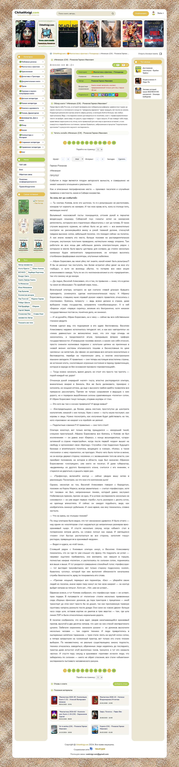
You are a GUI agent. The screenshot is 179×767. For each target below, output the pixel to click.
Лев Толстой (23, 299)
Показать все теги (25, 323)
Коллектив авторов (26, 295)
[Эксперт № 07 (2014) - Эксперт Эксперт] (38, 245)
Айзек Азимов (38, 268)
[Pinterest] (116, 94)
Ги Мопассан (23, 284)
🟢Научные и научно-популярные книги (28, 92)
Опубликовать (140, 13)
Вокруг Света (23, 276)
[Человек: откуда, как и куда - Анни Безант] (23, 226)
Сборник (35, 306)
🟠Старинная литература (29, 142)
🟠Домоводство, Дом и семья (28, 119)
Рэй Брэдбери (23, 306)
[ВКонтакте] (92, 94)
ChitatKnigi (27, 13)
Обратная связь (25, 174)
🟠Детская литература (28, 98)
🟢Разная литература (28, 103)
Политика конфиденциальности (28, 180)
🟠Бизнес (23, 130)
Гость (160, 13)
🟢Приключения (26, 71)
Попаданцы (94, 53)
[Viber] (103, 94)
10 (104, 143)
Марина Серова (37, 299)
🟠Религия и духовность (29, 108)
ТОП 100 (22, 165)
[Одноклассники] (96, 94)
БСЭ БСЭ (21, 272)
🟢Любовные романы (28, 62)
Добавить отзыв (121, 684)
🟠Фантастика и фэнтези (29, 67)
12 (114, 143)
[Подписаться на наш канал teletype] (99, 749)
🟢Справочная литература (30, 147)
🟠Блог (22, 152)
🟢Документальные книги (29, 81)
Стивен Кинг (38, 314)
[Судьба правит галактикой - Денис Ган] (38, 226)
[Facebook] (106, 94)
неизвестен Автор (25, 318)
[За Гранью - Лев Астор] (38, 207)
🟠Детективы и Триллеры (29, 76)
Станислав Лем (24, 314)
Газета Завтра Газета (26, 280)
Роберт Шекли (24, 302)
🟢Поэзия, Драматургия (29, 113)
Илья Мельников (25, 287)
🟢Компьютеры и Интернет (26, 136)
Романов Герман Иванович (102, 81)
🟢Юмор (22, 125)
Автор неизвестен (25, 265)
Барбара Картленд (35, 272)
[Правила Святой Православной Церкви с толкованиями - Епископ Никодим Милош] (23, 245)
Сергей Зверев (24, 310)
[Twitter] (113, 94)
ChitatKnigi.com (59, 53)
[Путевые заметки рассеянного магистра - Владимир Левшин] (23, 207)
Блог (21, 169)
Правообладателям (27, 187)
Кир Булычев (23, 291)
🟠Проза (22, 86)
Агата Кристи (23, 268)
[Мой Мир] (109, 94)
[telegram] (99, 94)
